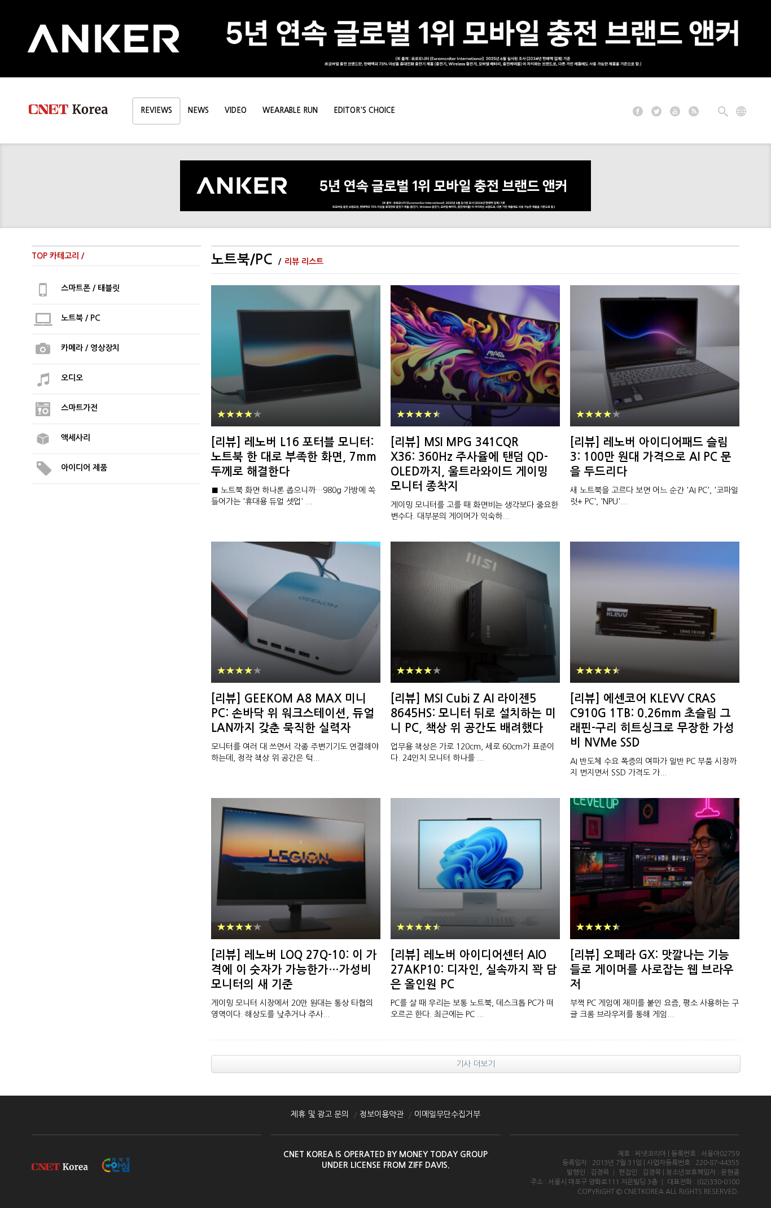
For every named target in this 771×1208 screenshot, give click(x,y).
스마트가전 (79, 408)
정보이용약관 (382, 1114)
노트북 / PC (80, 318)
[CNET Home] (73, 112)
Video (236, 110)
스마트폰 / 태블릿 (90, 288)
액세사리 (75, 438)
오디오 (72, 378)
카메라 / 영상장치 (90, 348)
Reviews (156, 110)
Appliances (43, 290)
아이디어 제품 (84, 468)
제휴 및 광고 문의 (320, 1114)
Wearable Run (290, 110)
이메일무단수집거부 (447, 1114)
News (198, 110)
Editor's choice (364, 110)
